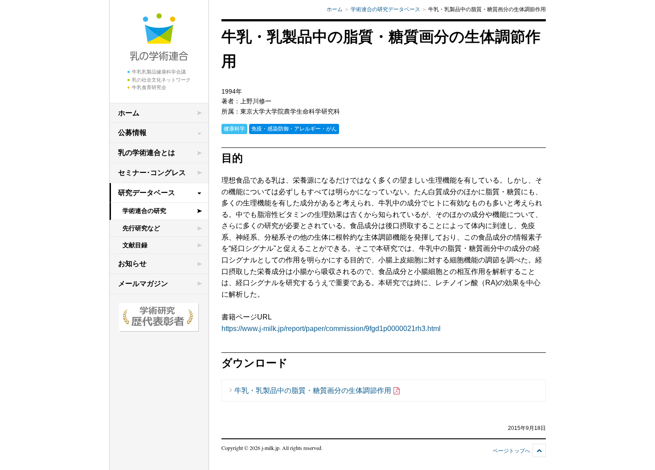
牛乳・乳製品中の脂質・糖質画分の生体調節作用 (312, 390)
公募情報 (132, 132)
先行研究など (141, 228)
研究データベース (146, 192)
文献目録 (135, 245)
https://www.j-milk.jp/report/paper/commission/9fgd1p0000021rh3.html (331, 328)
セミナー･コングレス (152, 172)
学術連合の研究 (144, 210)
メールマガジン (143, 283)
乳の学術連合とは (146, 152)
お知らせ (132, 263)
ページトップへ (511, 451)
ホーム (128, 113)
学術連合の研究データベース (385, 9)
